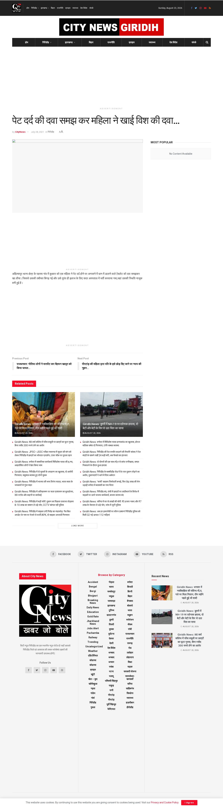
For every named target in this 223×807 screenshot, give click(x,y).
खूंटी (93, 674)
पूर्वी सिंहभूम (111, 704)
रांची (130, 629)
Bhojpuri (93, 595)
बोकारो (130, 605)
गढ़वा (93, 688)
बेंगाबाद (130, 600)
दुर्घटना (111, 633)
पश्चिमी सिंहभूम (111, 680)
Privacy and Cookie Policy (164, 802)
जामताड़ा (111, 600)
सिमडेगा (130, 693)
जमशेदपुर (111, 591)
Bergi (93, 591)
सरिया (129, 683)
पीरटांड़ (111, 699)
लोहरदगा (130, 657)
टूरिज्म (111, 610)
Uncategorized (94, 646)
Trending (92, 642)
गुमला (93, 707)
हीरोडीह (130, 707)
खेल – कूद (92, 679)
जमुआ (111, 596)
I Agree (189, 802)
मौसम (130, 624)
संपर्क (91, 8)
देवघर (111, 638)
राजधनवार (129, 633)
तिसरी (111, 624)
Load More (77, 526)
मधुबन (130, 615)
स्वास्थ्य (75, 8)
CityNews (20, 132)
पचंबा (111, 666)
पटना (111, 671)
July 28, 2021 (37, 132)
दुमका (111, 629)
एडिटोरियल (93, 655)
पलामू (111, 676)
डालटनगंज (111, 615)
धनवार (111, 662)
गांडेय (93, 693)
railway (93, 637)
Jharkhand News (93, 622)
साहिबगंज (130, 688)
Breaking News (93, 601)
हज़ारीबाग (130, 702)
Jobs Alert (93, 628)
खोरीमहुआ (93, 683)
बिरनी (130, 591)
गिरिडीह (34, 8)
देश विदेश (83, 8)
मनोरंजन (130, 619)
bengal (93, 586)
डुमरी (111, 619)
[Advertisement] (111, 76)
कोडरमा (93, 660)
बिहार (53, 8)
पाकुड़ (111, 685)
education (93, 612)
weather (93, 651)
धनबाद (111, 652)
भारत (130, 610)
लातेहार (130, 652)
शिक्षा (130, 662)
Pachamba (93, 632)
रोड (130, 647)
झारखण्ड (44, 8)
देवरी (111, 643)
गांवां (93, 697)
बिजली (130, 586)
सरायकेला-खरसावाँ (130, 677)
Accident (93, 582)
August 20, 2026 (24, 433)
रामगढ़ (130, 643)
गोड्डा (111, 582)
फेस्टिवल (111, 709)
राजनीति (60, 8)
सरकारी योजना (130, 671)
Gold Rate (93, 616)
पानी (111, 690)
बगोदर (130, 582)
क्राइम (67, 8)
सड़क (130, 666)
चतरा (111, 586)
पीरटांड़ (111, 694)
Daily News (93, 607)
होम (27, 8)
